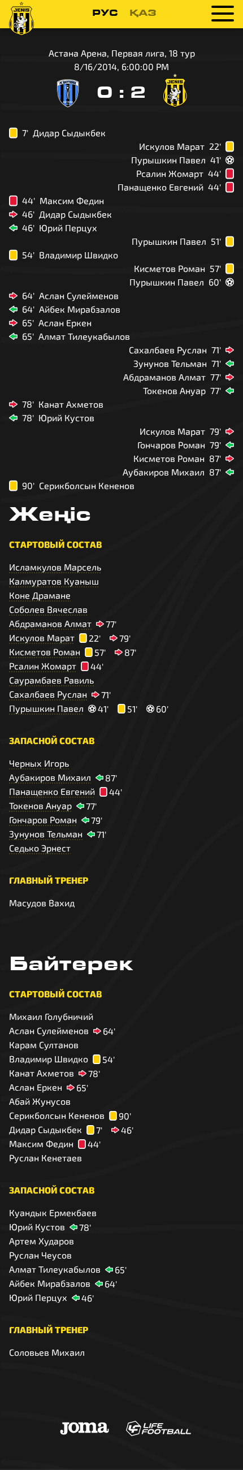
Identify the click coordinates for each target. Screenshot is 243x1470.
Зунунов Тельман (46, 833)
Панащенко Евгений (52, 791)
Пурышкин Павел (46, 708)
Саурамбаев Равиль (51, 680)
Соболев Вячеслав (48, 609)
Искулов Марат (42, 637)
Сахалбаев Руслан (48, 694)
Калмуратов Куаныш (54, 581)
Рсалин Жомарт (42, 665)
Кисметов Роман (44, 651)
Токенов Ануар (40, 805)
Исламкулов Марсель (55, 566)
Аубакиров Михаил (50, 777)
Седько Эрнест (40, 847)
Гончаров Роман (43, 819)
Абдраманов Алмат (50, 623)
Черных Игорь (39, 763)
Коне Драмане (40, 595)
